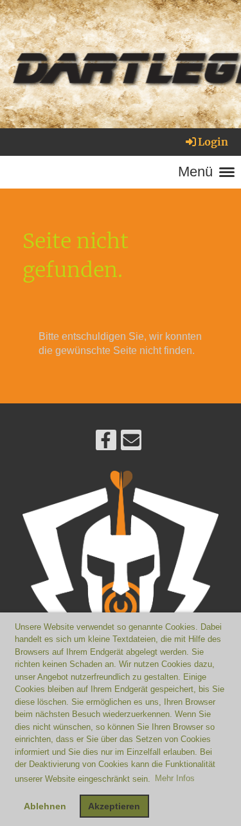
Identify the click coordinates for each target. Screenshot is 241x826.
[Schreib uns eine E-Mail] (131, 443)
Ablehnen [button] (45, 806)
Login (213, 141)
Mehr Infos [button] (175, 778)
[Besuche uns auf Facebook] (106, 443)
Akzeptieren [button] (114, 806)
